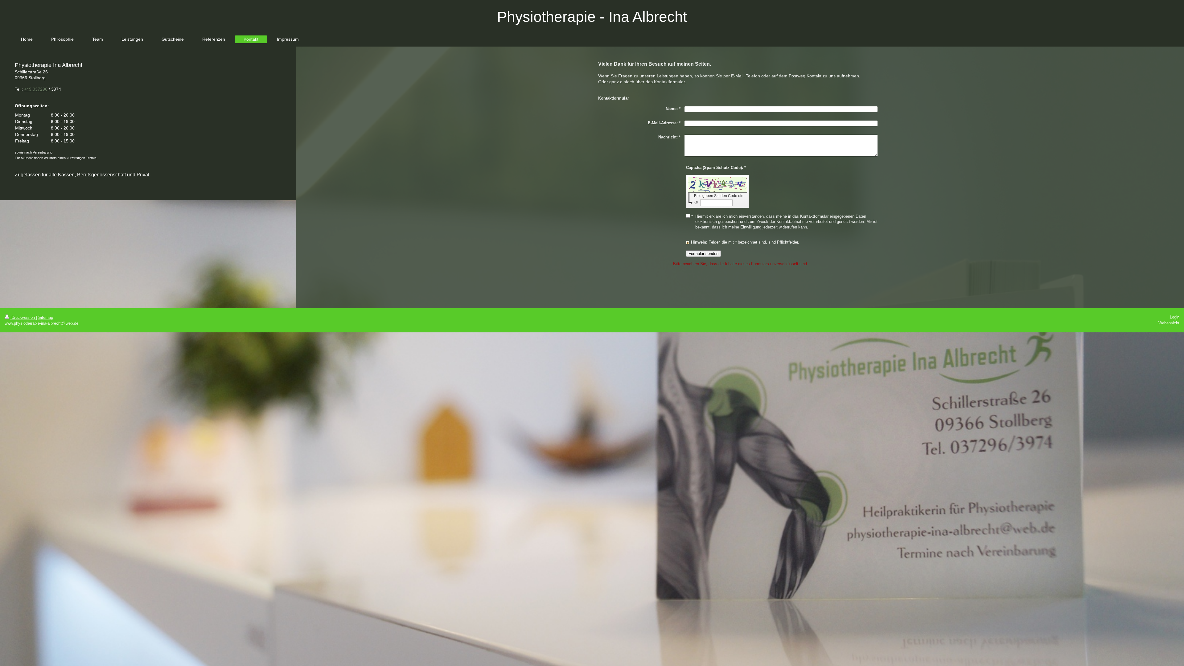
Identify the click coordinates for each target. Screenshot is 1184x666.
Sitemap (45, 317)
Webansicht (1168, 323)
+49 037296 (35, 89)
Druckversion (23, 317)
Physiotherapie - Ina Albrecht (592, 17)
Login (1174, 317)
